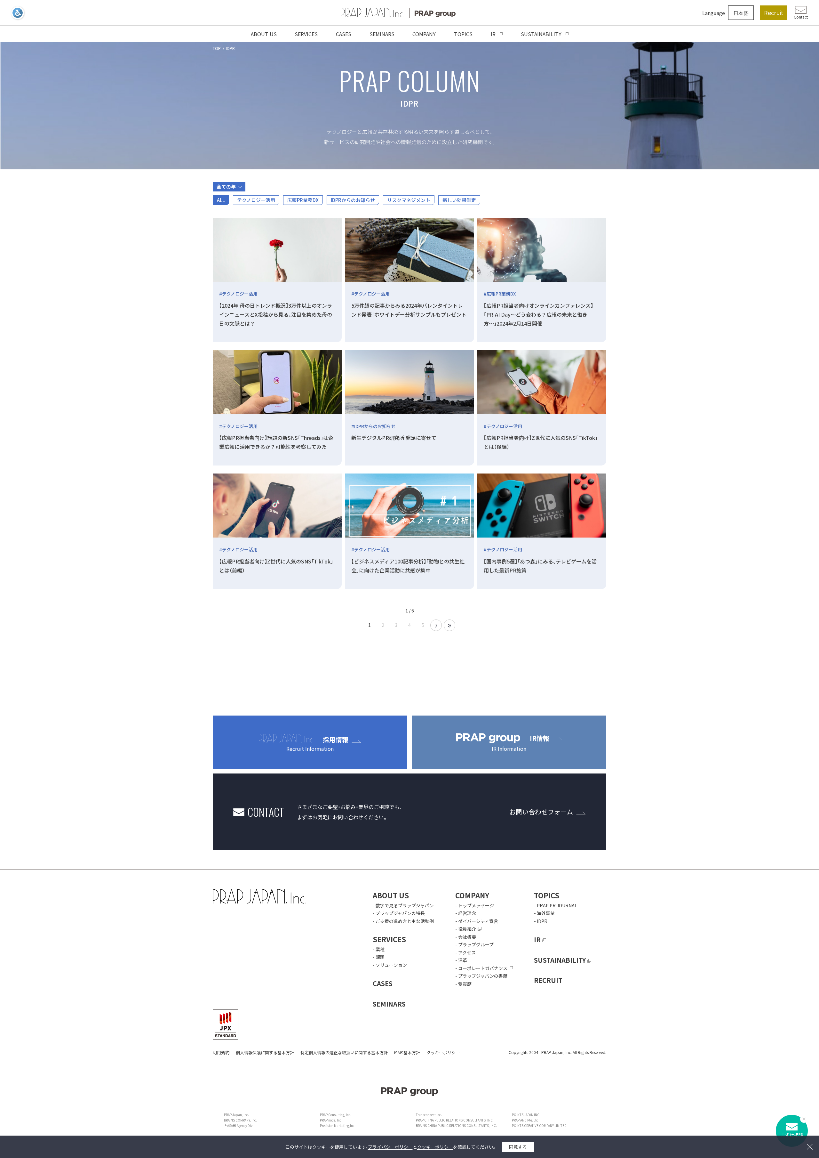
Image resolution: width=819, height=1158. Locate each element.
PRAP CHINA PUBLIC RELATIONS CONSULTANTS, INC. (455, 1120)
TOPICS (463, 33)
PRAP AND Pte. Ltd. (525, 1120)
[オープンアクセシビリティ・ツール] (17, 12)
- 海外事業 (544, 913)
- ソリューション (390, 965)
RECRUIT (548, 980)
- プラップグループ (474, 944)
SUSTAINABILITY (541, 33)
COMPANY (424, 33)
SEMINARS (382, 33)
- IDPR (540, 921)
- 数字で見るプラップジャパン (403, 905)
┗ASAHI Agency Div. (238, 1125)
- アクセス (465, 952)
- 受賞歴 (463, 984)
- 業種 (379, 949)
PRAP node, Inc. (331, 1120)
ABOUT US (264, 33)
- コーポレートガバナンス (481, 968)
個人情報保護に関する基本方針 (265, 1052)
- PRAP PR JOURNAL (555, 905)
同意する (518, 1147)
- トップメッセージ (474, 905)
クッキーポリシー (443, 1052)
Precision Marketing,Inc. (337, 1125)
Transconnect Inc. (429, 1114)
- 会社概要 (465, 937)
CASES (343, 33)
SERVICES (306, 33)
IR (493, 33)
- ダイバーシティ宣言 (476, 921)
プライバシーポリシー (390, 1147)
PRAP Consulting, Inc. (335, 1114)
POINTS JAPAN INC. (526, 1114)
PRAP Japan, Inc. (236, 1114)
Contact (801, 16)
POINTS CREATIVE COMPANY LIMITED (539, 1125)
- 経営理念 (465, 913)
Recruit (773, 12)
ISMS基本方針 (407, 1052)
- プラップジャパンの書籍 (481, 976)
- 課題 (379, 957)
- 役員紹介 (465, 929)
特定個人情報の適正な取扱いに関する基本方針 (344, 1052)
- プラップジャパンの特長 (399, 913)
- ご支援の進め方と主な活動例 (403, 921)
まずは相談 (792, 1135)
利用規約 (221, 1052)
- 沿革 (461, 960)
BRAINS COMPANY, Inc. (240, 1120)
